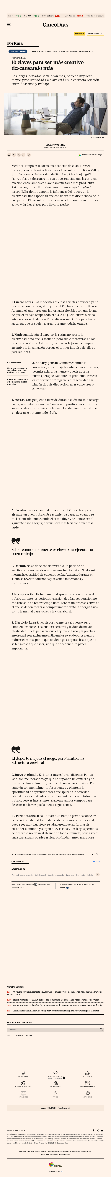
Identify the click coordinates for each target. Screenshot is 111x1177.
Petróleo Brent (47, 16)
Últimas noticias (15, 987)
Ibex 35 (10, 16)
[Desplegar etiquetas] (98, 874)
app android (88, 1097)
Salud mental (40, 875)
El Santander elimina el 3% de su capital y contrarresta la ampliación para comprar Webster (56, 1011)
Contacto (22, 1151)
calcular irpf (23, 1076)
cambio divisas (55, 1087)
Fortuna (15, 43)
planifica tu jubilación (23, 1087)
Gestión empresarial (56, 875)
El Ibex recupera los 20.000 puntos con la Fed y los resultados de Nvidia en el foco (61, 51)
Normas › (96, 862)
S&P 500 (27, 16)
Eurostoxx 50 (70, 16)
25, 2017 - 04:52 (58, 148)
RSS (47, 1154)
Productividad (18, 58)
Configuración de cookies (56, 1151)
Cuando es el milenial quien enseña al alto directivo (17, 382)
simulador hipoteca (55, 1076)
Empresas (70, 875)
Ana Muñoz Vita (55, 145)
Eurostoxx (19, 1035)
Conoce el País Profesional (55, 1108)
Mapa (43, 1154)
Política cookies (40, 1151)
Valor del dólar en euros (95, 16)
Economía (80, 875)
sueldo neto (87, 1076)
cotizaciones (23, 1097)
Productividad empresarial (22, 875)
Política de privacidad (73, 1151)
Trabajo (90, 875)
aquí (67, 887)
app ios (55, 1097)
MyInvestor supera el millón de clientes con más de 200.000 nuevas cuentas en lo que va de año (57, 1005)
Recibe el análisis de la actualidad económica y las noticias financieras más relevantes (49, 854)
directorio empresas (87, 1087)
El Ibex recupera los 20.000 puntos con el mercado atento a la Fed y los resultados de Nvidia (56, 1000)
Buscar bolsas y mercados (20, 1022)
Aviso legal (30, 1151)
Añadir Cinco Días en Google (92, 155)
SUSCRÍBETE (79, 34)
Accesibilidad (86, 1151)
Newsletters (54, 1154)
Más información (18, 887)
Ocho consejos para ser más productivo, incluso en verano (17, 370)
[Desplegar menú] (9, 25)
